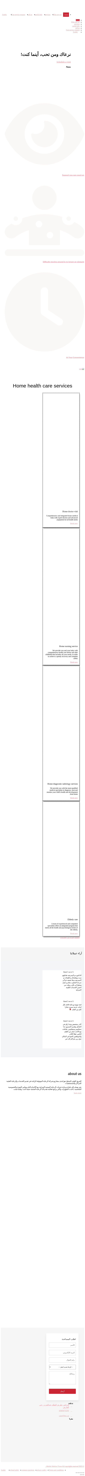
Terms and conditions (56, 1470)
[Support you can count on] (44, 165)
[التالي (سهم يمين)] (81, 1474)
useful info (38, 15)
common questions (27, 1470)
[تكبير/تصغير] (83, 1472)
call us (30, 15)
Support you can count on (73, 175)
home (66, 15)
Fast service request (18, 15)
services (47, 15)
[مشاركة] (79, 1472)
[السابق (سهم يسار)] (83, 1474)
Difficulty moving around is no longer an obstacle (63, 262)
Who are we (57, 15)
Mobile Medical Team (54, 1466)
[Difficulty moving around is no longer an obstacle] (44, 252)
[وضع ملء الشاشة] (81, 1472)
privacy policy (42, 1470)
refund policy (14, 1470)
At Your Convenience (75, 357)
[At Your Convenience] (44, 348)
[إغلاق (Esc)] (76, 1472)
